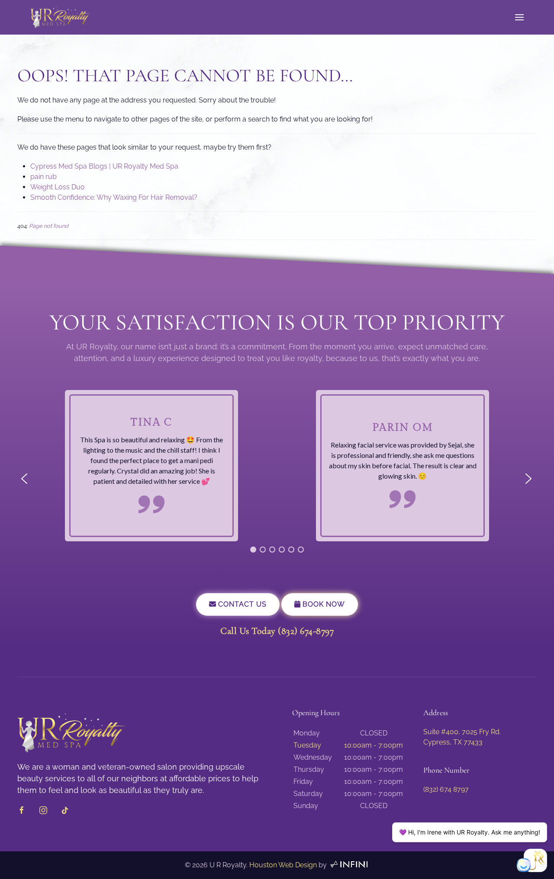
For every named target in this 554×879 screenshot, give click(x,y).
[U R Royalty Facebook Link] (21, 809)
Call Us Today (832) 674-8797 (277, 630)
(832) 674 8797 (446, 789)
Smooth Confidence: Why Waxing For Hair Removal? (113, 197)
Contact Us (241, 604)
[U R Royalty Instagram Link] (43, 809)
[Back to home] (60, 17)
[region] (277, 478)
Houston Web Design (283, 865)
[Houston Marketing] (349, 865)
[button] (519, 17)
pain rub (43, 177)
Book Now (322, 604)
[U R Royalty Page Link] (71, 732)
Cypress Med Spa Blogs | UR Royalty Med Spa (104, 166)
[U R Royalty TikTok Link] (65, 809)
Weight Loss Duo (57, 187)
